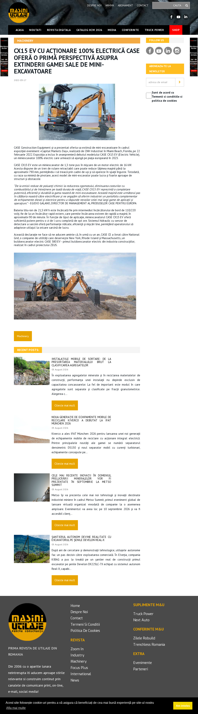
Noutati (35, 30)
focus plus (79, 667)
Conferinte (130, 30)
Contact (142, 5)
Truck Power (154, 30)
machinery (79, 661)
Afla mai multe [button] (16, 708)
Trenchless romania (149, 644)
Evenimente (142, 662)
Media (112, 30)
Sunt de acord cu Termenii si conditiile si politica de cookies (167, 97)
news (75, 680)
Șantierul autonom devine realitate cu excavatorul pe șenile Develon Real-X (81, 538)
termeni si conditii (85, 624)
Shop (175, 30)
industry (77, 655)
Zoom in (77, 649)
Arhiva (109, 5)
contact (77, 618)
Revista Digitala (59, 30)
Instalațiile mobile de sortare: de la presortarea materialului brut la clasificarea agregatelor (81, 362)
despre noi (79, 612)
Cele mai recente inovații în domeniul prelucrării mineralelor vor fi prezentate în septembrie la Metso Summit (81, 480)
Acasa (20, 30)
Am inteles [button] (183, 705)
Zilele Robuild (144, 638)
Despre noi (94, 5)
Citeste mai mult (65, 405)
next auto (141, 620)
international (81, 674)
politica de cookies (85, 630)
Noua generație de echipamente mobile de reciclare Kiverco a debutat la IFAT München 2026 (81, 420)
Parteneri (140, 669)
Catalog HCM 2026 (89, 30)
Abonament (125, 5)
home (75, 605)
